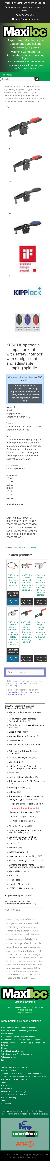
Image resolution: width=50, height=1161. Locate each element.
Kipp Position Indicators (25, 951)
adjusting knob (17, 920)
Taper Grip (11, 978)
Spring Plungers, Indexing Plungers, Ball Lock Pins (22, 1073)
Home (6, 86)
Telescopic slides (17, 787)
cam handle (18, 923)
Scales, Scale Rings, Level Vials (24, 860)
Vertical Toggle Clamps (21, 820)
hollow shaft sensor (18, 934)
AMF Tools (10, 909)
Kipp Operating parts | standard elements (18, 1028)
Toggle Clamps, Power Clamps (24, 796)
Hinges (12, 772)
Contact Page (12, 685)
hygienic (29, 934)
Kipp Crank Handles (30, 943)
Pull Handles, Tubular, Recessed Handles (24, 752)
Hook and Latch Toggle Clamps (25, 803)
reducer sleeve (16, 968)
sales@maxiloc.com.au (26, 19)
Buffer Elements (16, 852)
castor (37, 923)
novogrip (32, 964)
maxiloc (39, 961)
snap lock (17, 975)
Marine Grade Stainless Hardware (25, 712)
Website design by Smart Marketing (25, 1157)
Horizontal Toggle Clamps (25, 547)
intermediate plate (18, 939)
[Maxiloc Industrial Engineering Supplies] (25, 999)
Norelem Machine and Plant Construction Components (18, 902)
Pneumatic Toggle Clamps (22, 812)
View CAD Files (13, 601)
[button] (7, 107)
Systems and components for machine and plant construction (24, 865)
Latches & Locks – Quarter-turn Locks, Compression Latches (23, 1044)
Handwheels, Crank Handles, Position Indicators (23, 719)
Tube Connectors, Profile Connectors (27, 781)
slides (9, 974)
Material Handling (17, 871)
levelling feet (29, 958)
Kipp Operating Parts (15, 895)
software (24, 975)
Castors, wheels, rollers (20, 757)
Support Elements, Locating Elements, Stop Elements (22, 838)
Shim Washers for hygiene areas (27, 971)
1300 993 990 (26, 14)
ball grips (32, 920)
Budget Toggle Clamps (21, 799)
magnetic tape (31, 961)
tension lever (23, 978)
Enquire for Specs (13, 594)
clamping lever (15, 927)
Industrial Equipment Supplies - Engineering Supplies (20, 707)
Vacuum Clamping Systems (22, 736)
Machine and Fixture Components (25, 744)
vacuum (34, 978)
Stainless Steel (35, 974)
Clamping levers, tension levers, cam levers (26, 726)
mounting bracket (12, 965)
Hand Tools (14, 879)
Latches (12, 792)
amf (25, 919)
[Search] (36, 79)
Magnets (13, 847)
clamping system (32, 927)
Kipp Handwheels (18, 947)
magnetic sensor (19, 961)
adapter (9, 920)
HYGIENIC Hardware (19, 888)
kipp (28, 938)
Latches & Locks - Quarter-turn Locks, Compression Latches (24, 767)
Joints (12, 843)
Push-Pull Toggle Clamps (22, 816)
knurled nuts (18, 958)
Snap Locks (14, 762)
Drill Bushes (14, 740)
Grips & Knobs (16, 732)
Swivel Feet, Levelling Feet (21, 777)
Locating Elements (18, 884)
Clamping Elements (18, 826)
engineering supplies (16, 694)
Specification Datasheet (26, 601)
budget (10, 923)
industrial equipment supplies (22, 692)
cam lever (27, 923)
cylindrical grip (13, 931)
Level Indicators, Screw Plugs (23, 856)
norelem (23, 964)
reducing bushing (27, 968)
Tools (11, 875)
